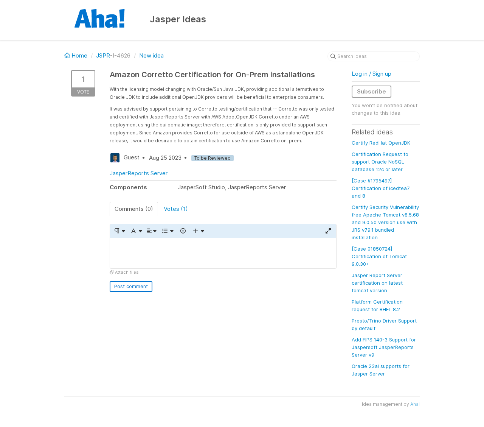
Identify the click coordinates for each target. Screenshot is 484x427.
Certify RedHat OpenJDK (381, 143)
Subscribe (371, 91)
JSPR (103, 55)
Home (79, 55)
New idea (151, 55)
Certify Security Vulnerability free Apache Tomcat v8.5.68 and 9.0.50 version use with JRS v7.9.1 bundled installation (385, 222)
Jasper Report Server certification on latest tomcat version (377, 282)
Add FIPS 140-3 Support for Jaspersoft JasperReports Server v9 (384, 347)
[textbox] (223, 253)
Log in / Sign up (371, 73)
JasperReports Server (139, 173)
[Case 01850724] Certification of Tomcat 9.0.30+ (379, 256)
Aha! (415, 404)
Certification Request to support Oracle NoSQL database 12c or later (380, 161)
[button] (119, 231)
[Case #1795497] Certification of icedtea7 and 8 (381, 188)
